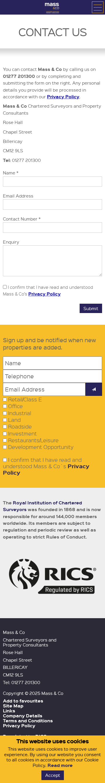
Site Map (13, 705)
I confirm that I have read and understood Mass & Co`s (46, 466)
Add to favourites (23, 701)
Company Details (22, 715)
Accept (52, 775)
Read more (60, 765)
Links (9, 710)
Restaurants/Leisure (33, 440)
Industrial (19, 413)
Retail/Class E (25, 399)
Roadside (20, 426)
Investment (22, 433)
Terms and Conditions (28, 720)
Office (15, 406)
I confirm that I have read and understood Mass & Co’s (48, 290)
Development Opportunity (41, 447)
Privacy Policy (63, 96)
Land (14, 420)
